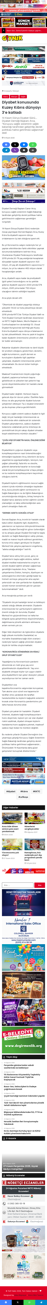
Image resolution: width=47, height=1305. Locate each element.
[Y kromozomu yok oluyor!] (12, 844)
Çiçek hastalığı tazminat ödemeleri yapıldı (23, 31)
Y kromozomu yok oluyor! (10, 853)
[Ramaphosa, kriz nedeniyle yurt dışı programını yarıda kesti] (35, 844)
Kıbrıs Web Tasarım (35, 1295)
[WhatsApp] (33, 144)
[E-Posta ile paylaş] (24, 150)
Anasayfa (7, 91)
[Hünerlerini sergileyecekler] (35, 818)
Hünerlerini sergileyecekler (32, 827)
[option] (23, 1157)
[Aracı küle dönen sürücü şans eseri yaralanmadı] (12, 818)
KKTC (37, 791)
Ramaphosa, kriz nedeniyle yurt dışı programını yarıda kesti (33, 856)
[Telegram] (6, 150)
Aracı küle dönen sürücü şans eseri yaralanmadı (10, 829)
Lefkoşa (24, 797)
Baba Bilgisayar (20, 1295)
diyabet (11, 791)
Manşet (16, 91)
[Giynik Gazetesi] (12, 38)
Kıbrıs (5, 97)
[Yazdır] (33, 150)
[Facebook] (6, 144)
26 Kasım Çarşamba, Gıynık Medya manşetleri (22, 1168)
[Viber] (15, 150)
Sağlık (23, 97)
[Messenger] (24, 144)
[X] (15, 144)
